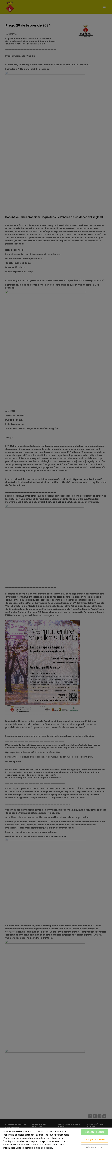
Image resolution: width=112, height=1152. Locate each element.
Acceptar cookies (94, 1132)
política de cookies (42, 1147)
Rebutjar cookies (95, 1147)
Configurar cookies (95, 1139)
